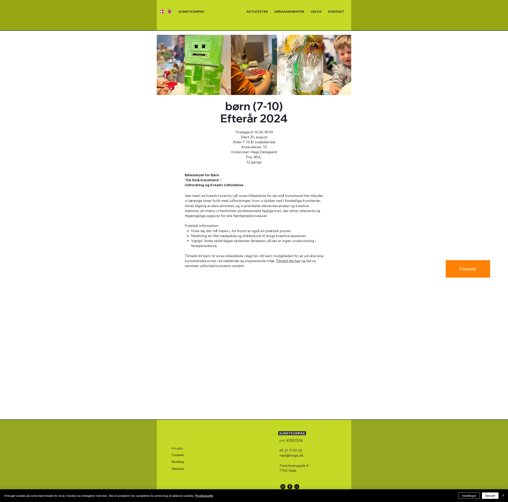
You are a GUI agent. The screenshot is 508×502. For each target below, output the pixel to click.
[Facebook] (289, 486)
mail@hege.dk (291, 455)
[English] (168, 11)
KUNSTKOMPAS (191, 12)
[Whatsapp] (296, 486)
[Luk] (503, 495)
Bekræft (490, 496)
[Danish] (160, 11)
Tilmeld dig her (288, 261)
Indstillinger (469, 496)
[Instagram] (282, 486)
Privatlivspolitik (204, 496)
